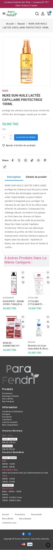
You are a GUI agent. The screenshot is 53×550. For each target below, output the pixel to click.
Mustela (31, 342)
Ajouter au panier (26, 137)
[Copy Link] (4, 166)
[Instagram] (25, 160)
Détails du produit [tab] (36, 177)
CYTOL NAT (33, 297)
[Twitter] (19, 160)
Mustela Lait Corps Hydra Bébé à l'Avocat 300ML (39, 347)
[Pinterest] (45, 160)
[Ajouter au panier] (23, 282)
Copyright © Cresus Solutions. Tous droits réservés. (27, 539)
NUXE (5, 90)
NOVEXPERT (8, 297)
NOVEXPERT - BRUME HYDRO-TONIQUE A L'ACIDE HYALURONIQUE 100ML (13, 303)
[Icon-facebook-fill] (23, 533)
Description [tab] (14, 177)
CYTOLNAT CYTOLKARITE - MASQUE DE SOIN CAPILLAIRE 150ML (37, 303)
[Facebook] (12, 160)
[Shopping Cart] (49, 14)
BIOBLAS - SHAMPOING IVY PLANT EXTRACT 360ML (11, 344)
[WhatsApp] (38, 160)
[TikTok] (32, 160)
